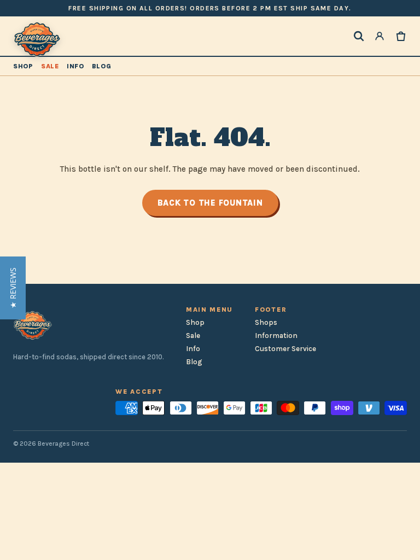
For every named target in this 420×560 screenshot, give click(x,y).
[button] (13, 287)
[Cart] (401, 36)
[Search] (358, 36)
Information (276, 335)
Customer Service (285, 349)
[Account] (379, 36)
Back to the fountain (210, 203)
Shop (23, 66)
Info (75, 66)
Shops (266, 322)
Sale (50, 66)
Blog (102, 66)
